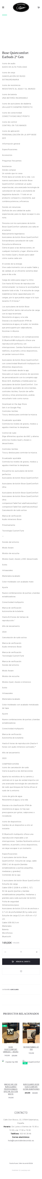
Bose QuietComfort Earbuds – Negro (10, 1049)
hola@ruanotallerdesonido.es (21, 1140)
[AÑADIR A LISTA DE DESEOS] (21, 971)
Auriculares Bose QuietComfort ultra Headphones (31, 1086)
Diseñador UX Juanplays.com (21, 1170)
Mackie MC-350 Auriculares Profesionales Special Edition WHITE (11, 1089)
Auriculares (14, 989)
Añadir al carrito (23, 961)
